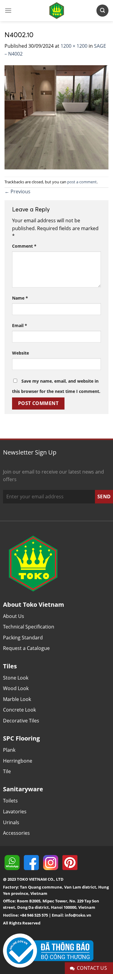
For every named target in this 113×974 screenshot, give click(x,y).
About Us (13, 616)
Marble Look (17, 699)
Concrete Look (19, 709)
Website (20, 353)
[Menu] (8, 10)
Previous (17, 191)
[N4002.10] (56, 116)
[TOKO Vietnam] (56, 10)
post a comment (82, 182)
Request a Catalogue (26, 648)
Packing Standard (23, 637)
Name (20, 298)
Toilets (10, 800)
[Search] (102, 10)
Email (19, 325)
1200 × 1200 (74, 46)
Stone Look (15, 677)
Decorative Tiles (21, 720)
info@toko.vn (78, 915)
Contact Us (92, 968)
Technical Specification (28, 626)
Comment (24, 246)
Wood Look (16, 688)
